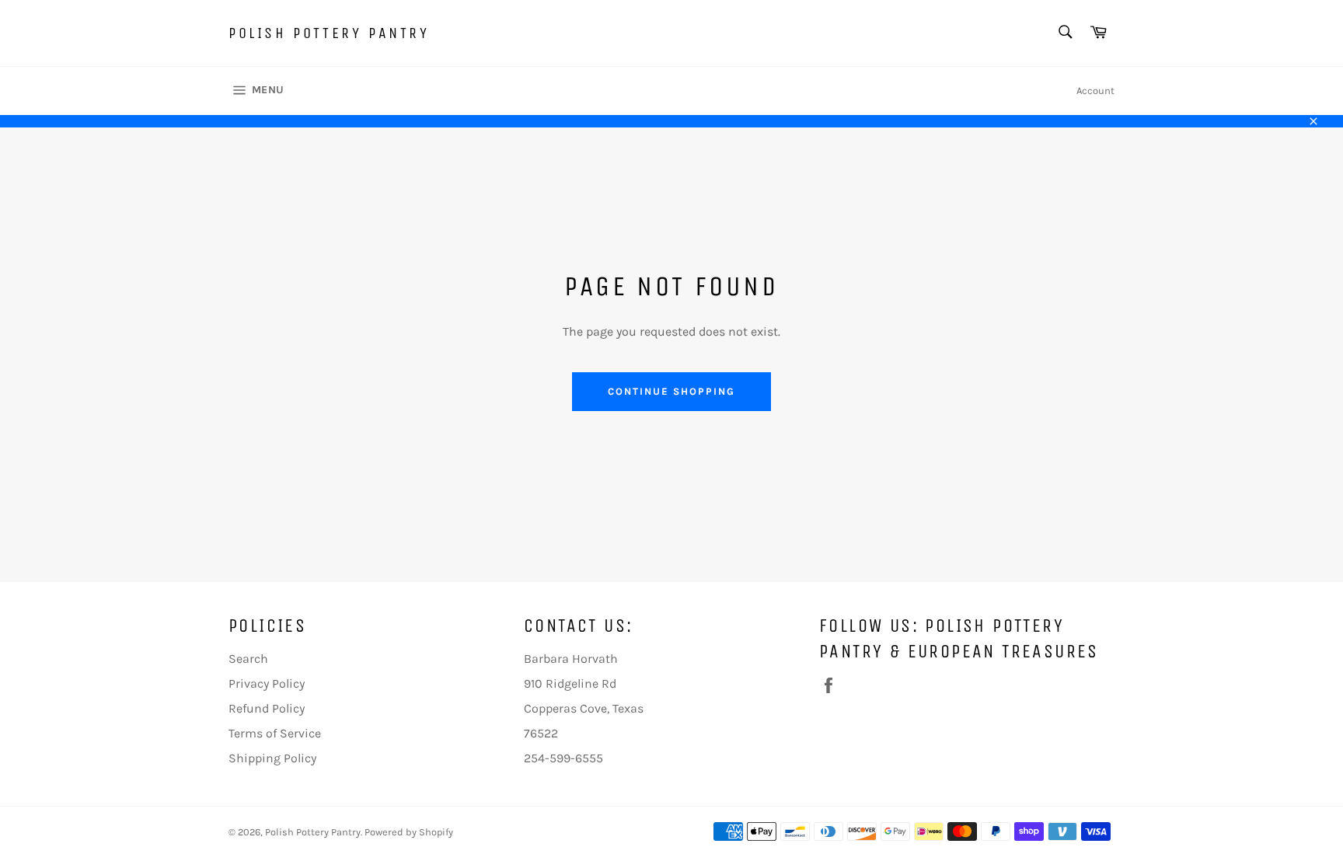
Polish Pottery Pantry (329, 33)
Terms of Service (274, 733)
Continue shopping (671, 391)
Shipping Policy (272, 758)
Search (248, 658)
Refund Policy (266, 708)
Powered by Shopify (409, 832)
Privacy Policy (266, 683)
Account (1095, 90)
